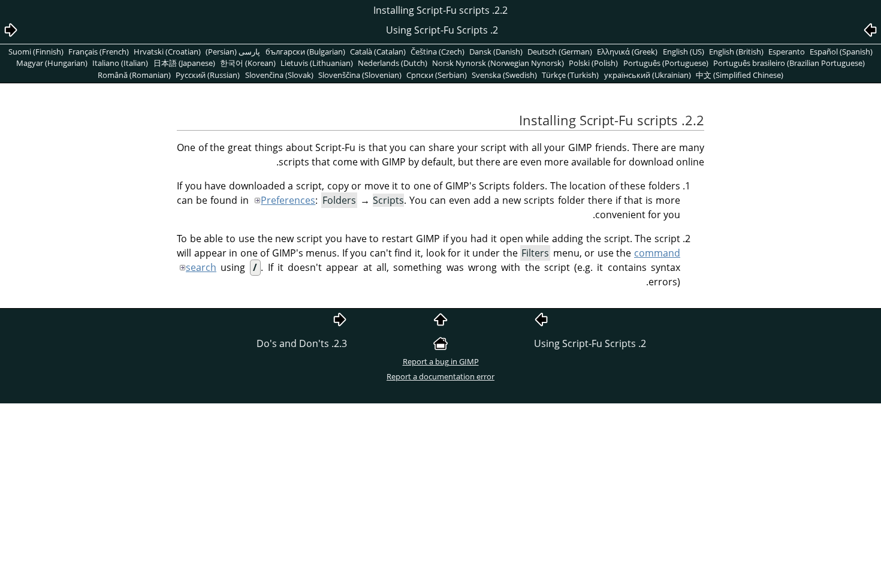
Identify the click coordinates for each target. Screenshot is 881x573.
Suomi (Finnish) (36, 51)
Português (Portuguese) (665, 63)
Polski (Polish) (593, 63)
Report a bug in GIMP (441, 361)
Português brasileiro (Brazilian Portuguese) (789, 63)
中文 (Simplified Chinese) (739, 75)
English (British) (736, 51)
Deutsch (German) (559, 51)
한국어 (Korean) (248, 63)
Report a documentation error (440, 376)
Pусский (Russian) (208, 75)
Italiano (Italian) (120, 63)
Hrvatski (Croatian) (167, 51)
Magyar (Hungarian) (52, 63)
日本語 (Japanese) (184, 63)
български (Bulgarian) (305, 51)
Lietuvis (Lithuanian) (316, 63)
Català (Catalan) (378, 51)
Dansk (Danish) (496, 51)
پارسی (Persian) (233, 51)
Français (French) (98, 51)
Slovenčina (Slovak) (279, 75)
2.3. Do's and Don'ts (302, 343)
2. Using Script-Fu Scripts (590, 343)
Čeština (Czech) (437, 51)
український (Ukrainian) (647, 75)
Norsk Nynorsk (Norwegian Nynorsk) (498, 63)
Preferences (288, 200)
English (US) (683, 51)
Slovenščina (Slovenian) (360, 75)
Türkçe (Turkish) (570, 75)
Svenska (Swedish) (504, 75)
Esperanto (786, 51)
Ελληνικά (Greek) (627, 51)
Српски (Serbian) (436, 75)
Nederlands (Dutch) (392, 63)
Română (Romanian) (134, 75)
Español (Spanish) (841, 51)
